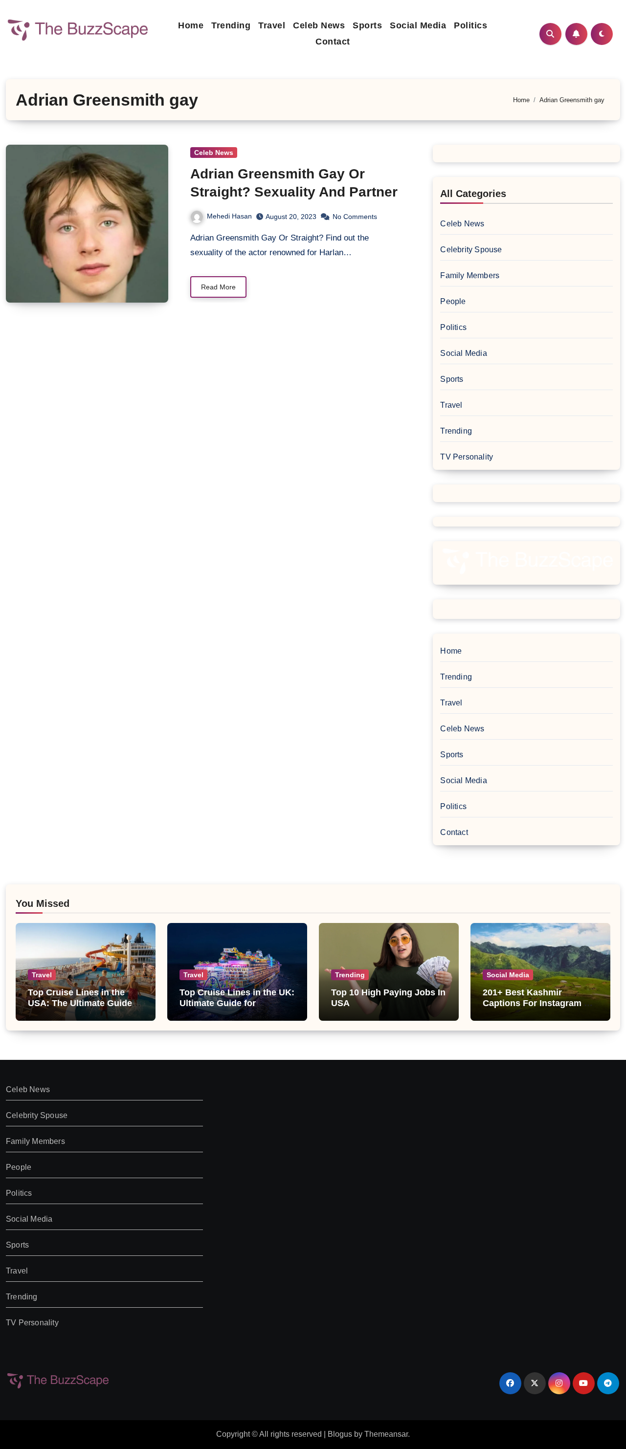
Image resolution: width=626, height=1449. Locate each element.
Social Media (418, 25)
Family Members (469, 275)
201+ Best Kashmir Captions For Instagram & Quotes (536, 1003)
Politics (470, 25)
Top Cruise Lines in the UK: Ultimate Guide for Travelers (236, 1003)
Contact (332, 41)
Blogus (340, 1434)
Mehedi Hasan (229, 216)
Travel (271, 25)
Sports (367, 25)
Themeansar (386, 1434)
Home (190, 25)
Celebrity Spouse (471, 249)
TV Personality (466, 457)
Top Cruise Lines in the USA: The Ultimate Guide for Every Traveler (80, 1003)
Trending (230, 25)
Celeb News (319, 25)
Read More (218, 287)
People (453, 301)
